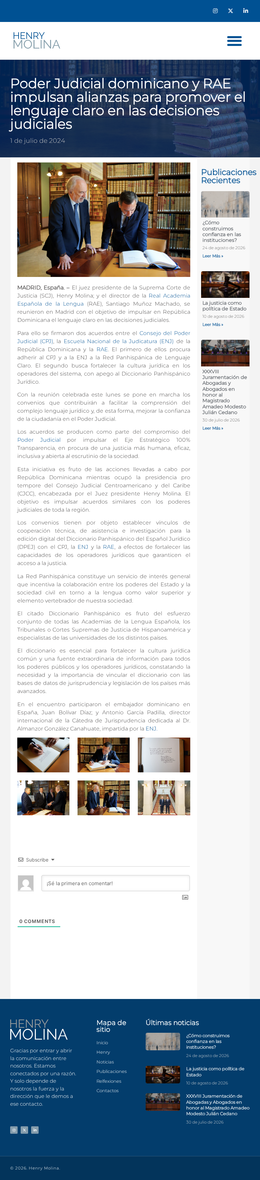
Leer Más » (212, 255)
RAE (102, 349)
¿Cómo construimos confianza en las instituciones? (221, 231)
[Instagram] (215, 11)
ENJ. (151, 728)
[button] (234, 41)
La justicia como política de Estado (224, 306)
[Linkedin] (245, 11)
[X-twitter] (230, 11)
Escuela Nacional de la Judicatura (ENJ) (120, 341)
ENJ (84, 547)
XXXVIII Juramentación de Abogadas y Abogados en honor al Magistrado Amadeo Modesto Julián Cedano (224, 391)
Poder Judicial (39, 440)
